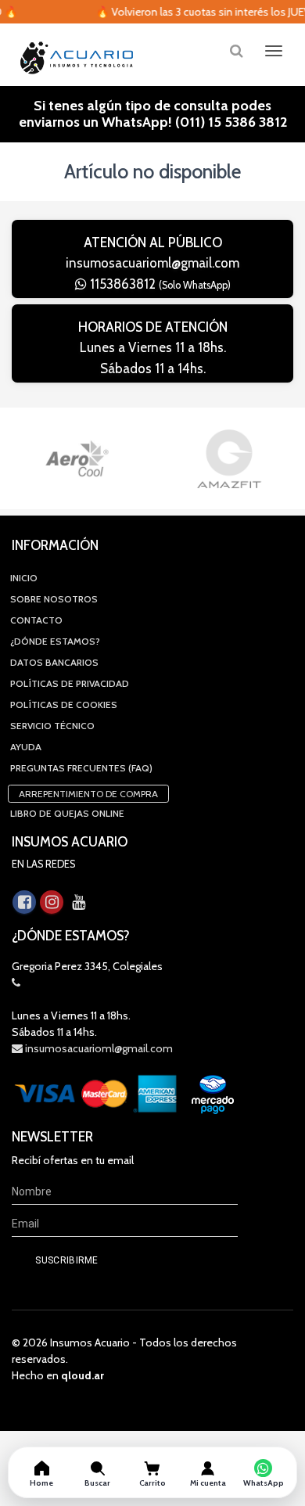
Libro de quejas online (67, 813)
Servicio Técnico (52, 725)
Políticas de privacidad (69, 683)
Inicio (24, 578)
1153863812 (159, 284)
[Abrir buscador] (236, 50)
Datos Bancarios (54, 662)
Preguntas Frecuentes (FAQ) (81, 768)
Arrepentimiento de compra (88, 794)
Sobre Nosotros (54, 599)
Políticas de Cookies (63, 704)
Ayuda (25, 747)
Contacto (36, 620)
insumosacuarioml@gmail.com (152, 263)
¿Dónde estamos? (55, 641)
